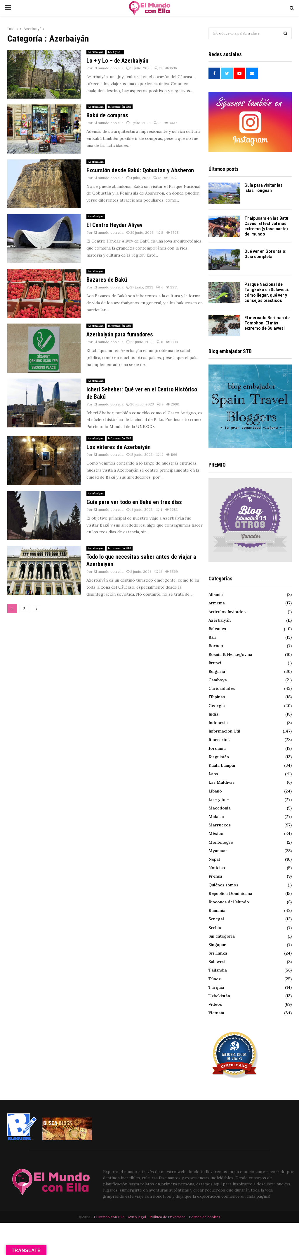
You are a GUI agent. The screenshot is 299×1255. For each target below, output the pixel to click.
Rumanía (216, 910)
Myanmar (217, 850)
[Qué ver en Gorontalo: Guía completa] (224, 259)
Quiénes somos (223, 885)
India (213, 714)
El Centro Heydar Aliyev (114, 224)
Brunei (214, 663)
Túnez (214, 978)
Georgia (216, 705)
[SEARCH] (285, 33)
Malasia (216, 816)
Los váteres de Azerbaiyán (118, 447)
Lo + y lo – (218, 799)
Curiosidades (221, 688)
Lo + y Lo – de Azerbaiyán (117, 60)
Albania (215, 594)
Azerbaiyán (96, 52)
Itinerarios (219, 739)
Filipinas (216, 696)
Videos (215, 1004)
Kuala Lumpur (222, 765)
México (215, 833)
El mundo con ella (108, 68)
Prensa (215, 876)
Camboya (217, 679)
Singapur (217, 944)
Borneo (215, 645)
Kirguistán (218, 756)
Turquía (216, 987)
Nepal (214, 859)
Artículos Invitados (227, 611)
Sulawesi (216, 961)
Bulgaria (216, 671)
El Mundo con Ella (109, 1217)
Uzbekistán (219, 995)
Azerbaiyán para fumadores (119, 334)
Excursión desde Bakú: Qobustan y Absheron (140, 170)
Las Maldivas (221, 782)
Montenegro (220, 842)
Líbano (215, 791)
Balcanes (217, 628)
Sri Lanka (217, 953)
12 (160, 68)
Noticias (216, 867)
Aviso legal (137, 1217)
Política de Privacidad (167, 1217)
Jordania (217, 748)
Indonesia (218, 722)
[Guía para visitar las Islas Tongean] (224, 193)
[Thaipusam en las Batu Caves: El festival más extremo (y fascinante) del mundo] (224, 226)
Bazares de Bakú (106, 279)
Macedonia (219, 808)
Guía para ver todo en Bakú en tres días (134, 502)
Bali (212, 637)
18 (160, 571)
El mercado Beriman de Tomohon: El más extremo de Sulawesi (267, 323)
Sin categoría (221, 936)
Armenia (216, 603)
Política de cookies (204, 1217)
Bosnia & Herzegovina (230, 654)
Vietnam (216, 1012)
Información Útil (119, 107)
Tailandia (217, 970)
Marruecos (219, 825)
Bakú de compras (107, 115)
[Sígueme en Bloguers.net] (21, 1138)
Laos (213, 773)
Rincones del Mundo (228, 902)
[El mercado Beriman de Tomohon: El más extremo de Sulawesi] (224, 325)
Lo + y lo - (115, 52)
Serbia (214, 927)
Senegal (216, 919)
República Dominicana (230, 893)
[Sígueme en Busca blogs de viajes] (67, 1138)
